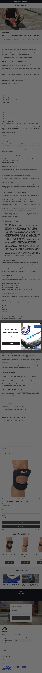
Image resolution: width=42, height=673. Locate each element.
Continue (11, 343)
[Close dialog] (40, 324)
